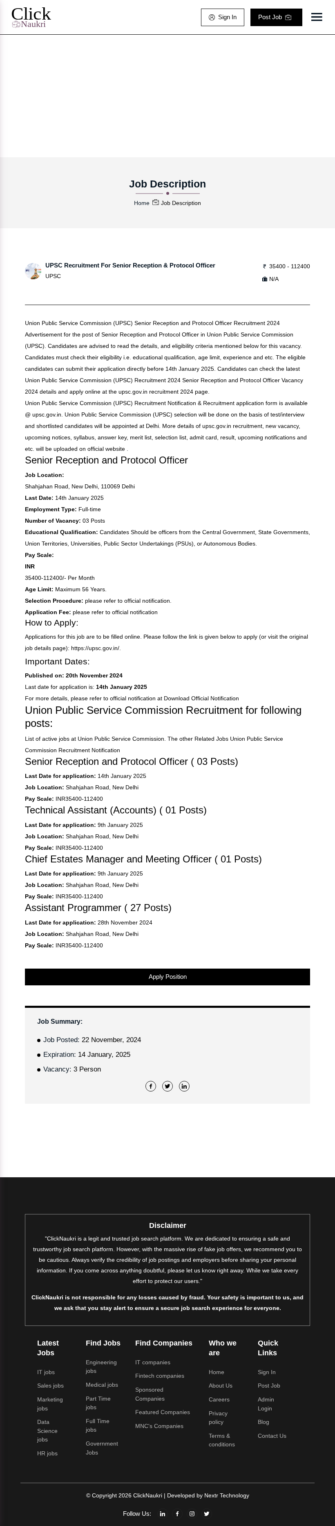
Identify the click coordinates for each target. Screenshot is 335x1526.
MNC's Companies (159, 1426)
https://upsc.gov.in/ (95, 648)
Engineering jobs (101, 1367)
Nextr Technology (226, 1495)
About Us (220, 1385)
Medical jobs (102, 1384)
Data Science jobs (47, 1431)
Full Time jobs (97, 1425)
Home (142, 203)
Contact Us (272, 1435)
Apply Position (168, 976)
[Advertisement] (167, 96)
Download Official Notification (201, 698)
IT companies (152, 1362)
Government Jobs (102, 1448)
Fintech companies (159, 1375)
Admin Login (266, 1404)
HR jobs (47, 1453)
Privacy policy (218, 1418)
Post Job (270, 16)
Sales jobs (50, 1385)
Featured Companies (162, 1412)
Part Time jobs (98, 1403)
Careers (219, 1399)
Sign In (227, 16)
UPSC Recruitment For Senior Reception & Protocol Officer (130, 265)
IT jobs (46, 1372)
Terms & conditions (222, 1440)
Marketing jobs (50, 1404)
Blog (263, 1422)
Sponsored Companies (150, 1394)
